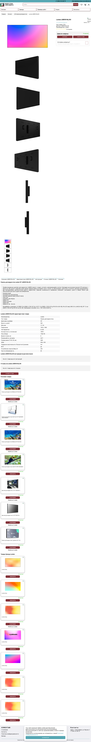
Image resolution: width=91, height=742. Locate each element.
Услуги (57, 9)
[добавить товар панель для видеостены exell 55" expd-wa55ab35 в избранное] (23, 454)
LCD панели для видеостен (61, 22)
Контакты (76, 9)
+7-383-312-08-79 (75, 731)
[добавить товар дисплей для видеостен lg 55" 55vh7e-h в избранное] (23, 503)
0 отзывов (69, 29)
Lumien (67, 27)
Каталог (3, 9)
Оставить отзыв (10, 373)
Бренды (22, 9)
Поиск (76, 4)
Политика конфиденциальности (10, 734)
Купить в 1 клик (80, 36)
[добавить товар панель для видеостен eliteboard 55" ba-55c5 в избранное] (23, 429)
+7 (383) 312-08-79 (61, 1)
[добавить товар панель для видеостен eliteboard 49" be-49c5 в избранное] (23, 380)
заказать (13, 474)
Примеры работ (42, 9)
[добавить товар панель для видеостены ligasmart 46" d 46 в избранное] (23, 528)
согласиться (45, 737)
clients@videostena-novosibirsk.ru (81, 1)
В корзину (64, 36)
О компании (4, 729)
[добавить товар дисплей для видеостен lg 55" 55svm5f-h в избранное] (23, 478)
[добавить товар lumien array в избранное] (23, 557)
